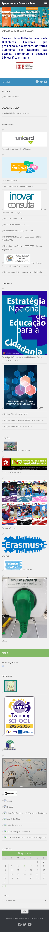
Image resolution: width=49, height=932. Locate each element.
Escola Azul (27, 569)
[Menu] (45, 3)
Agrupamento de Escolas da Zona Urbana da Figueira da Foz (19, 3)
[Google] (7, 801)
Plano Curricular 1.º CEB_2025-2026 (19, 231)
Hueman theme (37, 918)
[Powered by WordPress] (15, 918)
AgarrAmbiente (23, 450)
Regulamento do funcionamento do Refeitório (23, 272)
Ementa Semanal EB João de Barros (18, 186)
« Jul (4, 886)
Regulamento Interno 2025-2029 (17, 426)
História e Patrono (11, 96)
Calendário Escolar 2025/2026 (16, 113)
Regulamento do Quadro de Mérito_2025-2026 (23, 420)
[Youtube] (45, 81)
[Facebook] (37, 81)
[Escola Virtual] (9, 795)
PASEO (40, 408)
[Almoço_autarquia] (24, 813)
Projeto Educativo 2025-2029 (16, 414)
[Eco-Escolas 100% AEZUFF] (9, 750)
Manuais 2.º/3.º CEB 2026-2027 (17, 224)
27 (24, 878)
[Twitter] (41, 81)
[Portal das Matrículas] (12, 825)
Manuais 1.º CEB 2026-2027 (15, 218)
